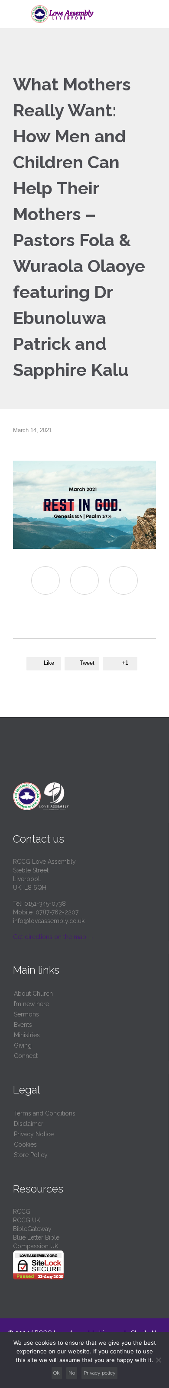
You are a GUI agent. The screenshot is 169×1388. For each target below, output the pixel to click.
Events (23, 1024)
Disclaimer (28, 1123)
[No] (158, 1360)
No (71, 1373)
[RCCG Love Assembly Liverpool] (89, 14)
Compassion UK (35, 1246)
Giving (23, 1045)
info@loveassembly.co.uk (48, 920)
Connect (26, 1055)
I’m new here (31, 1003)
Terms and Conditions (44, 1113)
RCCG (21, 1211)
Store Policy (31, 1154)
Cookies (25, 1144)
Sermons (26, 1014)
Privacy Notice (34, 1134)
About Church (33, 993)
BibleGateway (32, 1228)
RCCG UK (26, 1220)
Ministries (27, 1035)
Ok (56, 1373)
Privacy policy (100, 1373)
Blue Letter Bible (36, 1237)
